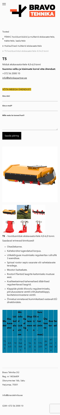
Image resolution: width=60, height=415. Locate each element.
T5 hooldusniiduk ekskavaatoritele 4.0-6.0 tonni (26, 51)
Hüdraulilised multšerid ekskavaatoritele (23, 46)
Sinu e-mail (6, 106)
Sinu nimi (6, 96)
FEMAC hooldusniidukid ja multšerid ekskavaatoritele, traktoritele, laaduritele (29, 39)
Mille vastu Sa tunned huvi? (13, 115)
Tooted (5, 31)
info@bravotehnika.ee (12, 395)
